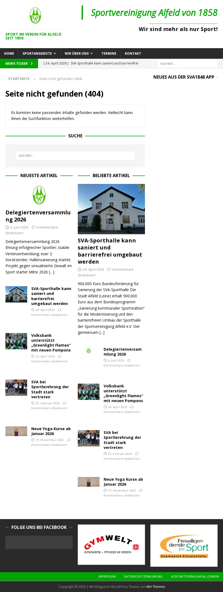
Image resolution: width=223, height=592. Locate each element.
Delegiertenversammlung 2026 (38, 216)
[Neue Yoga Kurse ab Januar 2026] (16, 431)
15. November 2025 (50, 440)
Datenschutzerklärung (143, 576)
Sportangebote (37, 53)
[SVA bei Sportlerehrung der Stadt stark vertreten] (16, 388)
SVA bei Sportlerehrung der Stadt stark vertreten (50, 389)
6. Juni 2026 (19, 227)
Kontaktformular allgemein (195, 576)
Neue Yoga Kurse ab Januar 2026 (51, 431)
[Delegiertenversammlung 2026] (39, 195)
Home (9, 53)
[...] (102, 332)
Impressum (107, 576)
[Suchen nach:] (187, 63)
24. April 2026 (45, 310)
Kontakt (133, 53)
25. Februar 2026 (48, 403)
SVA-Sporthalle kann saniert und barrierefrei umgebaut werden (51, 296)
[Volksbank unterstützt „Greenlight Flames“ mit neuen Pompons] (16, 341)
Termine (108, 53)
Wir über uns (77, 53)
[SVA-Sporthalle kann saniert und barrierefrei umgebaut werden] (16, 294)
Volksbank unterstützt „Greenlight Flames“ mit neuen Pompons (51, 343)
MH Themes (156, 586)
